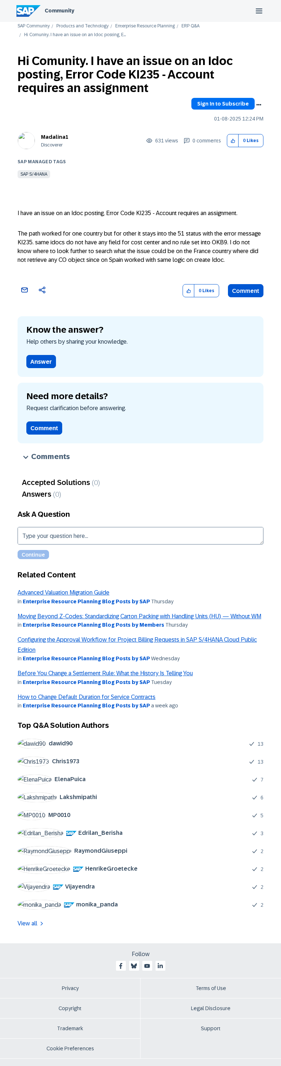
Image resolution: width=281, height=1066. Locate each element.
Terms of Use (211, 988)
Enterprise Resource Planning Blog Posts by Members (93, 625)
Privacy (70, 988)
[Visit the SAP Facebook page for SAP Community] (121, 966)
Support (211, 1028)
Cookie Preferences (70, 1048)
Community (59, 11)
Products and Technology (82, 26)
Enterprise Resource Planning (145, 26)
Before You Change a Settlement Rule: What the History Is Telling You (105, 673)
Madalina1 (54, 137)
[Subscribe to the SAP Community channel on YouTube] (147, 966)
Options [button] (259, 105)
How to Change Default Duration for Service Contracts (87, 697)
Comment (245, 291)
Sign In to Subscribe (223, 104)
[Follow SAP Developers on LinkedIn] (160, 966)
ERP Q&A (190, 26)
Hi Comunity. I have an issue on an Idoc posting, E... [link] (75, 35)
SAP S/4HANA (33, 174)
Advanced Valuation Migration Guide (63, 592)
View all (27, 923)
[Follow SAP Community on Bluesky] (134, 966)
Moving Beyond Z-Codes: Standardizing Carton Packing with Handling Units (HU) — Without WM (139, 616)
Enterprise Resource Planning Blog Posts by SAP (86, 601)
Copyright (70, 1008)
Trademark (70, 1028)
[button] (233, 140)
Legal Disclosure (211, 1008)
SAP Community (34, 26)
